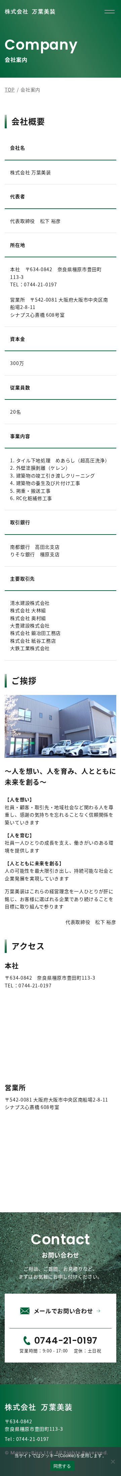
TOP (9, 89)
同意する (62, 1466)
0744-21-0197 (32, 1438)
